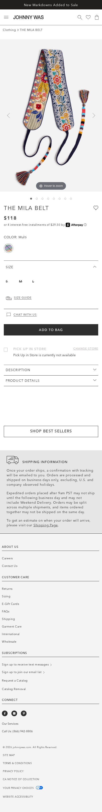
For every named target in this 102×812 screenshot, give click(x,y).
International (11, 634)
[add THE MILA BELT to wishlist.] (95, 207)
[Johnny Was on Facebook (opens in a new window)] (5, 713)
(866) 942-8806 (23, 731)
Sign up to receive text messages (26, 664)
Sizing (6, 596)
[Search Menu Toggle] (79, 17)
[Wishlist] (88, 17)
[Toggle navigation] (6, 17)
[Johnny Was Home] (28, 17)
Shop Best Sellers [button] (51, 431)
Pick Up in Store (29, 349)
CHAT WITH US (25, 314)
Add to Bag (51, 330)
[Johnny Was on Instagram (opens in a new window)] (14, 713)
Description (18, 370)
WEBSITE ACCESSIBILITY (18, 796)
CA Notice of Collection (21, 779)
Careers (7, 558)
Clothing (9, 30)
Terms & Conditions (17, 763)
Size (9, 267)
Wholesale (9, 641)
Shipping (8, 619)
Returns (7, 588)
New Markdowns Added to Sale (51, 5)
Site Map (9, 755)
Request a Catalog (15, 680)
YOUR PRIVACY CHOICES (19, 788)
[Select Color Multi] (8, 248)
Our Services (10, 723)
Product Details (23, 381)
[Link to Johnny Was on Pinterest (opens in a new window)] (24, 713)
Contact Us (9, 566)
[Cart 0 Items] (96, 17)
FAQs (5, 611)
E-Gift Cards (10, 604)
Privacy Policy (13, 771)
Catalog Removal (14, 689)
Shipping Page (45, 525)
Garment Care (12, 626)
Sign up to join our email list (22, 672)
